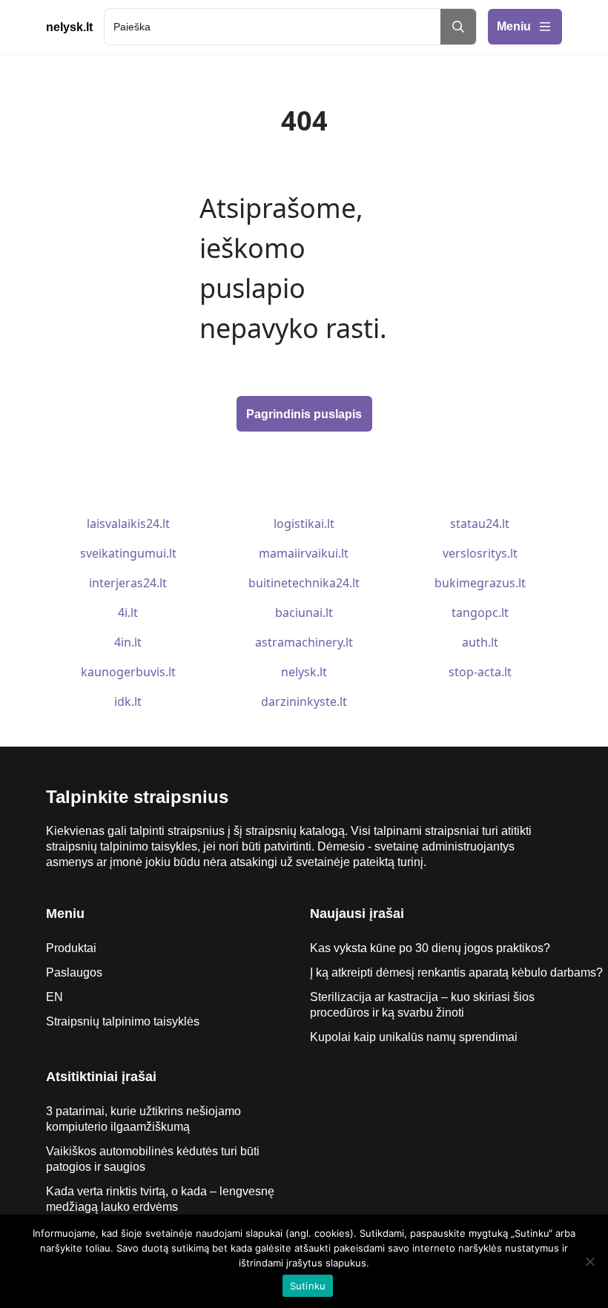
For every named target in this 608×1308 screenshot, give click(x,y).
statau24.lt (479, 523)
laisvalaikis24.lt (128, 523)
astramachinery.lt (304, 642)
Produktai (71, 948)
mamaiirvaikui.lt (303, 553)
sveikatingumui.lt (128, 553)
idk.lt (128, 701)
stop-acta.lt (480, 672)
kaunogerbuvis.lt (128, 672)
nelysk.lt (304, 672)
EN (54, 997)
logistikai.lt (304, 523)
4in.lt (128, 642)
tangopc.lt (480, 612)
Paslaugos (74, 972)
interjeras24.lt (128, 583)
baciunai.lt (304, 612)
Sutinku (308, 1286)
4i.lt (128, 612)
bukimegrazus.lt (480, 583)
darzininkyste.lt (304, 701)
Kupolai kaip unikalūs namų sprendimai (414, 1037)
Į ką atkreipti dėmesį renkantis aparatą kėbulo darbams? (458, 972)
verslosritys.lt (480, 553)
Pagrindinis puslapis (304, 414)
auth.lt (480, 642)
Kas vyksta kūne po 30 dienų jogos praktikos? (430, 948)
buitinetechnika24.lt (304, 583)
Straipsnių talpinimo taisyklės (122, 1021)
